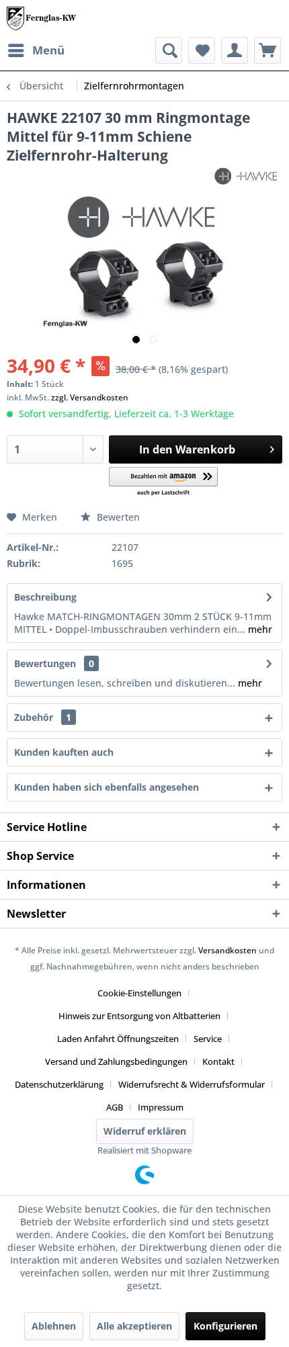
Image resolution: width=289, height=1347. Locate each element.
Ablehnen (54, 1325)
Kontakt (218, 1061)
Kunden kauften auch (64, 752)
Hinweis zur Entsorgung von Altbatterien (139, 1016)
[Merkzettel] (201, 50)
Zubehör (42, 717)
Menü (48, 50)
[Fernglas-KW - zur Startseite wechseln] (41, 18)
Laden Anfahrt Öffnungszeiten (118, 1039)
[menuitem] (35, 50)
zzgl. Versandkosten (89, 397)
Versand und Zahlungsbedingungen (116, 1061)
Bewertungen (45, 663)
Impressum (160, 1107)
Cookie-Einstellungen (139, 993)
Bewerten (117, 517)
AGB (114, 1107)
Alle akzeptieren (134, 1325)
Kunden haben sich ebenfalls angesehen (106, 787)
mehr (258, 629)
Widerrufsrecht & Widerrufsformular (191, 1084)
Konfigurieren (225, 1325)
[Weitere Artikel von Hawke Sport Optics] (247, 176)
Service (208, 1039)
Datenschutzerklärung (59, 1084)
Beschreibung (45, 597)
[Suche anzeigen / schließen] (168, 50)
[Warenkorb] (267, 50)
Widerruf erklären (145, 1131)
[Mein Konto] (234, 50)
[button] (163, 482)
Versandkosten (227, 950)
